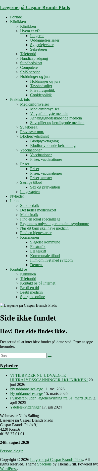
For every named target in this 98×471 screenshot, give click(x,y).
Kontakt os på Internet (37, 283)
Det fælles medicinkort (38, 210)
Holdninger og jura (45, 81)
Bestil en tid (29, 288)
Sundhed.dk (29, 205)
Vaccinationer (41, 155)
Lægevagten (30, 192)
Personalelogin (11, 451)
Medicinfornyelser (44, 109)
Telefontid (28, 54)
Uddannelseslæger (44, 40)
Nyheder (17, 196)
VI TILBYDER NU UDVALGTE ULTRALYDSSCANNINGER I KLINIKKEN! (49, 377)
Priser (34, 169)
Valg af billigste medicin (49, 113)
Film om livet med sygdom (51, 260)
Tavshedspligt (41, 86)
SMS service (30, 72)
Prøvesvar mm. (32, 132)
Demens (36, 265)
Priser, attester (41, 178)
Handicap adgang (34, 58)
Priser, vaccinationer (46, 159)
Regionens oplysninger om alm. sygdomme (54, 224)
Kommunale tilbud (45, 256)
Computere (29, 67)
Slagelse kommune (45, 242)
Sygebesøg (28, 127)
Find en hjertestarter (36, 233)
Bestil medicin (31, 292)
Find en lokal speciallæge (40, 219)
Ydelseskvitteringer (25, 407)
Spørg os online (32, 297)
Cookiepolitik (41, 95)
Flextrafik (37, 246)
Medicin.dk (29, 214)
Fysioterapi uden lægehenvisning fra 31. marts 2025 (51, 398)
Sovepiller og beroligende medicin (57, 122)
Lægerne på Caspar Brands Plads (35, 7)
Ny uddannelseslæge (26, 389)
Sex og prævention (45, 187)
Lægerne (37, 36)
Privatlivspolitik (42, 90)
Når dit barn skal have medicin (44, 228)
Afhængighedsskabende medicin (56, 118)
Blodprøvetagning (44, 141)
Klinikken (28, 26)
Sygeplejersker (42, 45)
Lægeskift (38, 251)
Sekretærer (38, 49)
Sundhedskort (31, 63)
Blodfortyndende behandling (53, 145)
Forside (16, 17)
